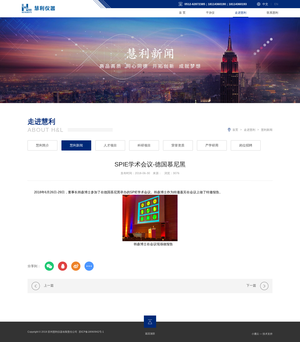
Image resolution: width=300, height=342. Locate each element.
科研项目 (144, 145)
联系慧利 (272, 12)
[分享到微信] (49, 266)
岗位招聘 (245, 145)
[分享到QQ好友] (62, 266)
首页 (235, 129)
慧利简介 (42, 145)
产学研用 (211, 145)
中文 (265, 4)
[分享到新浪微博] (75, 266)
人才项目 (110, 145)
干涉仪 (210, 12)
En (276, 4)
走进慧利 (240, 12)
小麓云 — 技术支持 (262, 333)
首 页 (182, 12)
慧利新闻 (266, 129)
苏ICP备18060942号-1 (91, 331)
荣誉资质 (177, 145)
